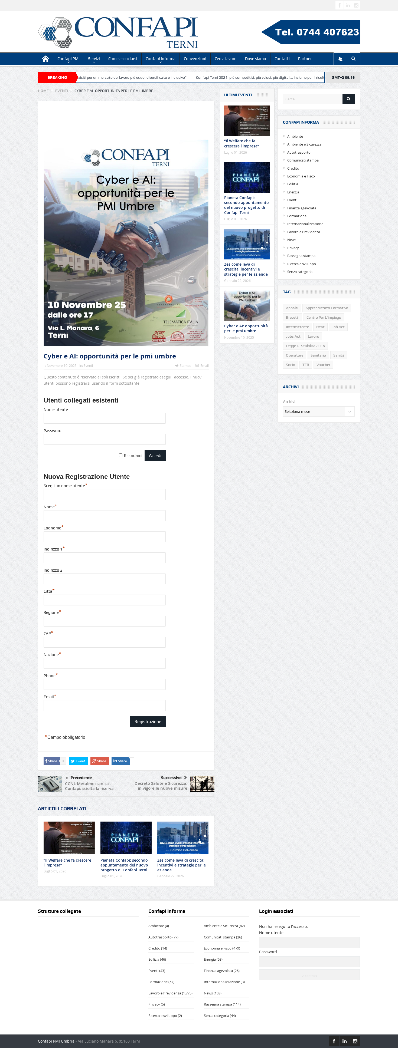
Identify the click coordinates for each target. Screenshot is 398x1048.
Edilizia (292, 184)
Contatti (282, 58)
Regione (52, 612)
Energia (293, 192)
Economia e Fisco (301, 176)
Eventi (88, 365)
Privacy (293, 247)
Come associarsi (122, 58)
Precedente (81, 777)
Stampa (185, 365)
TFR (305, 364)
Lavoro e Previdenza (303, 231)
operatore (294, 355)
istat (320, 327)
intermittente (297, 327)
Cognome (54, 528)
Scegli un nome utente (65, 485)
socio (290, 364)
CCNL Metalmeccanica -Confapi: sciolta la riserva (89, 786)
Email (204, 365)
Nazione (52, 654)
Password (52, 430)
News (291, 239)
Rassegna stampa (301, 255)
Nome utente (56, 409)
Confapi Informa (160, 58)
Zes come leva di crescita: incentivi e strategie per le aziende (181, 865)
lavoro (313, 336)
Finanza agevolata (301, 208)
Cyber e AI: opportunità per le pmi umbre (246, 328)
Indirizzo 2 (53, 570)
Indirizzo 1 (54, 549)
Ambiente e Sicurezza (304, 144)
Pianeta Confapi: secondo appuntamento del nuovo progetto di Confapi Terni (124, 865)
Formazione (296, 215)
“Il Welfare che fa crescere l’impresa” (67, 863)
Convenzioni (195, 58)
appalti (292, 308)
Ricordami (133, 455)
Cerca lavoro (226, 58)
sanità (338, 355)
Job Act (338, 327)
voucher (323, 364)
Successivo (171, 777)
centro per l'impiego (323, 317)
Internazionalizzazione (305, 223)
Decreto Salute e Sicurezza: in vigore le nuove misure (161, 785)
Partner (305, 58)
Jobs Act (293, 336)
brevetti (292, 317)
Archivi (289, 401)
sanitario (318, 355)
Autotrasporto (299, 152)
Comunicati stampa (303, 160)
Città (49, 591)
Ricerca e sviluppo (301, 263)
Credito (293, 168)
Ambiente (295, 136)
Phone (51, 675)
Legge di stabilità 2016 (305, 346)
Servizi (94, 58)
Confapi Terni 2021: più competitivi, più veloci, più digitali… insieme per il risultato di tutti (230, 77)
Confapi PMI (68, 58)
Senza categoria (299, 271)
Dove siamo (255, 58)
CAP (48, 633)
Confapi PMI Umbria (56, 1041)
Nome (50, 507)
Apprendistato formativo (326, 308)
